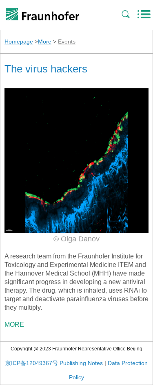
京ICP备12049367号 (31, 363)
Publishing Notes (81, 363)
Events (66, 41)
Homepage (18, 41)
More (44, 41)
